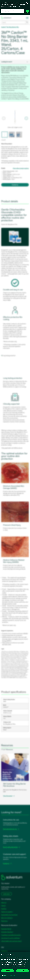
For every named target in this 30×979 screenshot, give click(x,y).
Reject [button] (22, 970)
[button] (8, 975)
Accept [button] (7, 970)
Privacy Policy (21, 966)
